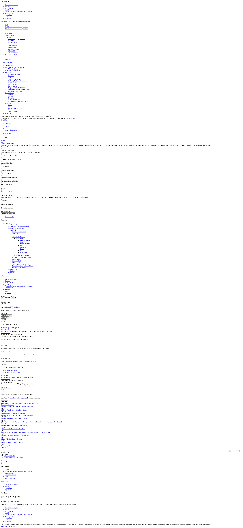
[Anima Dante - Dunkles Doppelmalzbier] (14, 432)
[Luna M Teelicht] (7, 442)
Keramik (11, 98)
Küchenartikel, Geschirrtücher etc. (18, 101)
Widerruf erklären (13, 52)
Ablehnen (4, 526)
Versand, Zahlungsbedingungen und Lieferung (18, 11)
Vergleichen (5, 317)
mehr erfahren (71, 118)
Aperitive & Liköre (25, 240)
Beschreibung (5, 328)
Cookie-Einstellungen (11, 5)
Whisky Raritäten (25, 244)
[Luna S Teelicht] (6, 439)
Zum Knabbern (13, 111)
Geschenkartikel (9, 65)
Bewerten (4, 321)
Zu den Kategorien (6, 62)
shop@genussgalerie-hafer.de (14, 457)
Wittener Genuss (13, 69)
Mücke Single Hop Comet (26, 406)
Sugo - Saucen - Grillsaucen (16, 88)
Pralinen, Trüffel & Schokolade (17, 81)
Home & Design (9, 93)
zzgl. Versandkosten (14, 307)
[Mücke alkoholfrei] (7, 429)
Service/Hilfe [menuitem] (16, 10)
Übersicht (11, 40)
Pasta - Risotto (12, 86)
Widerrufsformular (10, 475)
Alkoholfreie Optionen (23, 255)
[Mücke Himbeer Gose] (8, 435)
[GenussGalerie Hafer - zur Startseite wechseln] (15, 21)
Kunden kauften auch (7, 403)
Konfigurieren (11, 526)
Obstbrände (23, 247)
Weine (18, 254)
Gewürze (11, 76)
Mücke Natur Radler (21, 425)
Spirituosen (19, 238)
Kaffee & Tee (12, 82)
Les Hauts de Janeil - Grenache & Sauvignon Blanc (49, 422)
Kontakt (7, 10)
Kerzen (10, 96)
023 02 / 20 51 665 (9, 456)
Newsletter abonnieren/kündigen (10, 501)
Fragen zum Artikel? (11, 370)
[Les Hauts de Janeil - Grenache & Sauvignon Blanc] (17, 422)
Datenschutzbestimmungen (16, 398)
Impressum (8, 18)
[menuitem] (123, 5)
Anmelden (11, 39)
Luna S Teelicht (17, 439)
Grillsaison (8, 103)
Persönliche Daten (13, 42)
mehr (52, 331)
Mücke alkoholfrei (19, 429)
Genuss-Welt (8, 72)
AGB (6, 17)
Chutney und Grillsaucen (15, 108)
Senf (9, 77)
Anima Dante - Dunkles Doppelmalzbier (39, 432)
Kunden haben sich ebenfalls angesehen (26, 403)
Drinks (10, 105)
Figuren (10, 94)
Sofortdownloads (13, 49)
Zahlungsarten (12, 45)
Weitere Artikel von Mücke (13, 372)
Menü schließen (9, 35)
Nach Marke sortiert (14, 99)
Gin (21, 245)
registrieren (21, 39)
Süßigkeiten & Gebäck (15, 91)
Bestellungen (12, 47)
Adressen (11, 44)
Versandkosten (34, 504)
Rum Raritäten (24, 252)
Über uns (7, 6)
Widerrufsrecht (9, 13)
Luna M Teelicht (18, 442)
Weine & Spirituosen (14, 79)
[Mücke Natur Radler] (8, 425)
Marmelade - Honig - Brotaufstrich (18, 89)
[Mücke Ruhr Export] (8, 410)
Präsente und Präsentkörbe (12, 70)
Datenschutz (8, 15)
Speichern (4, 401)
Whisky (22, 249)
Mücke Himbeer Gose (22, 435)
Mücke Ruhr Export (21, 410)
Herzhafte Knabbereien (15, 74)
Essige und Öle (12, 84)
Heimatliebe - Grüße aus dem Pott (15, 67)
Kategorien (8, 223)
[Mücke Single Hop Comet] (9, 406)
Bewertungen (14, 328)
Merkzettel (11, 51)
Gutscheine (8, 113)
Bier (9, 106)
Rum (21, 242)
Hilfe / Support (9, 8)
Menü (6, 25)
